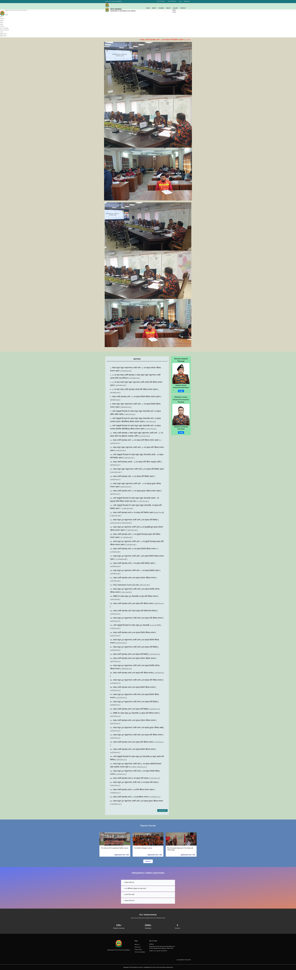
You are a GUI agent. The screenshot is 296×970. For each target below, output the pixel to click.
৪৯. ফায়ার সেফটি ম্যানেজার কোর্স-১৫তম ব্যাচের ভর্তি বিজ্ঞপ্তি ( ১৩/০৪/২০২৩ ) (135, 709)
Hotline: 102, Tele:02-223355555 (113, 1)
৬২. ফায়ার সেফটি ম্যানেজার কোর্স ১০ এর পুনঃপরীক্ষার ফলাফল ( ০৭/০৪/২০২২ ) (135, 796)
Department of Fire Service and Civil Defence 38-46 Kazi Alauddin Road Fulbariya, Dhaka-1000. (162, 947)
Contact (2, 26)
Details (181, 391)
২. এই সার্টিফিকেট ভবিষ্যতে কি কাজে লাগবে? (135, 888)
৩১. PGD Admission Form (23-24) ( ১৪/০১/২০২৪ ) (130, 584)
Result (1, 20)
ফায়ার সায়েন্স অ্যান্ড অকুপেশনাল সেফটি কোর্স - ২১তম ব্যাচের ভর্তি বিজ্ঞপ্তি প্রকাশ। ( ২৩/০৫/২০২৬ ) (154, 39)
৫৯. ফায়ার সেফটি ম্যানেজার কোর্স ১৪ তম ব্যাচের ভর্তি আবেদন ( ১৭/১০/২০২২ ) (135, 778)
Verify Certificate (4, 30)
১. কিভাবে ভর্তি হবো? (129, 882)
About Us (137, 944)
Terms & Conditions (140, 952)
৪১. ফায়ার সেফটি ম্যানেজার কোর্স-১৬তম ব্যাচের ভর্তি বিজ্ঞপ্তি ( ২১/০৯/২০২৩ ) (135, 654)
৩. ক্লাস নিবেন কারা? (129, 894)
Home (6, 14)
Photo (1, 22)
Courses (2, 18)
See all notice (162, 810)
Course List (138, 947)
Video (1, 24)
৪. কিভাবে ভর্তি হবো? (129, 901)
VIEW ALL (148, 861)
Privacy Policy (138, 949)
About (1, 16)
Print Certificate (4, 28)
